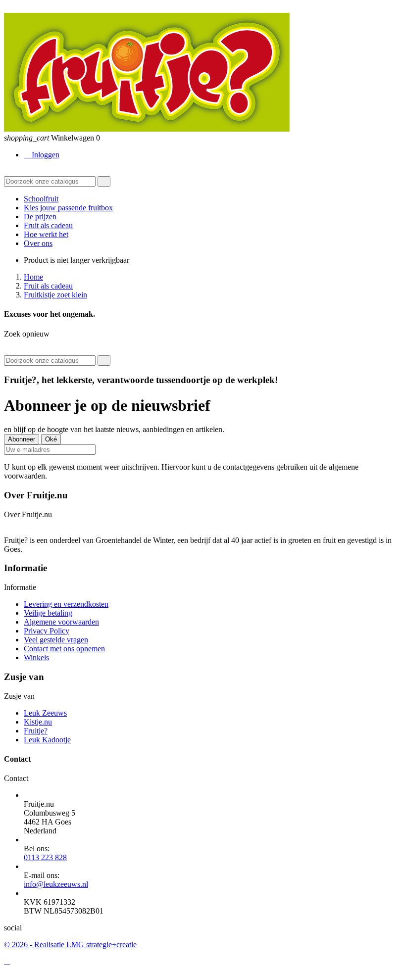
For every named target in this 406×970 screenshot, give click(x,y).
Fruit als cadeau (48, 225)
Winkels (36, 657)
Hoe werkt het (46, 234)
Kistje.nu (38, 722)
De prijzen (40, 216)
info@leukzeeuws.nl (56, 884)
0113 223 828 (45, 857)
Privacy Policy (46, 631)
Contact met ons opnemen (64, 648)
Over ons (38, 243)
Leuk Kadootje (47, 739)
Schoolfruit (41, 198)
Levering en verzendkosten (66, 604)
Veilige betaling (48, 613)
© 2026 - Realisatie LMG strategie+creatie (70, 944)
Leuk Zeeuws (45, 713)
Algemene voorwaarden (61, 622)
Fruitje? (36, 731)
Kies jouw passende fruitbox (68, 207)
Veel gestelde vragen (56, 639)
